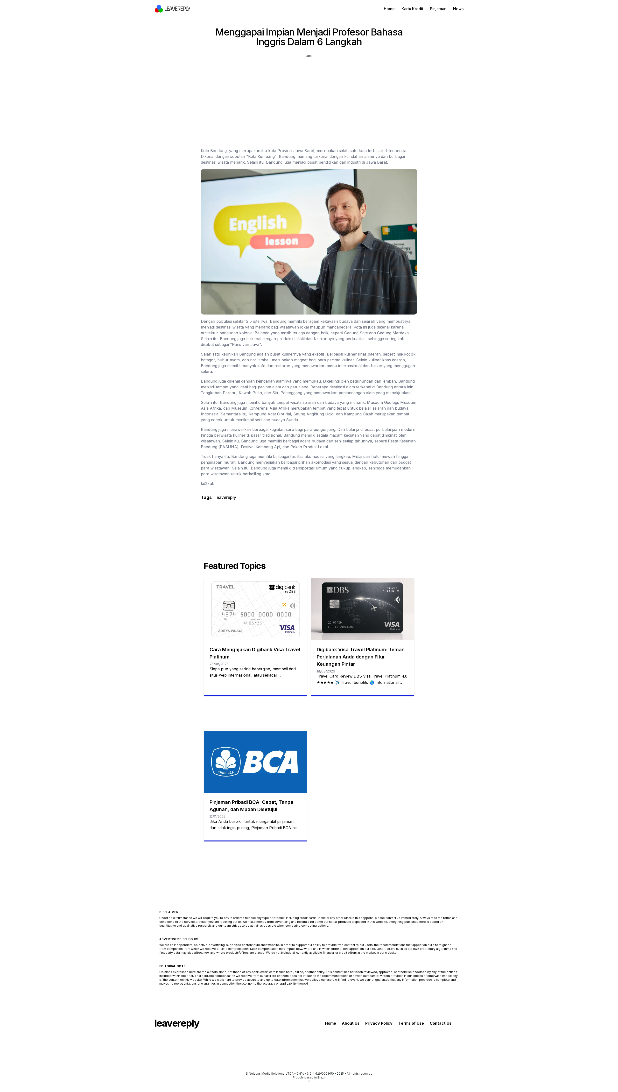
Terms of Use (411, 1023)
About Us (350, 1023)
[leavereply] (172, 8)
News (458, 8)
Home (389, 8)
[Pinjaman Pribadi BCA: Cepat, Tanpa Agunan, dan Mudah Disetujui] (255, 762)
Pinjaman (438, 8)
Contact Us (440, 1023)
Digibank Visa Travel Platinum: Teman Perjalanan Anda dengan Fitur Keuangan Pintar (361, 657)
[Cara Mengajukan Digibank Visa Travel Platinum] (255, 609)
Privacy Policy (379, 1023)
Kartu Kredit (412, 8)
